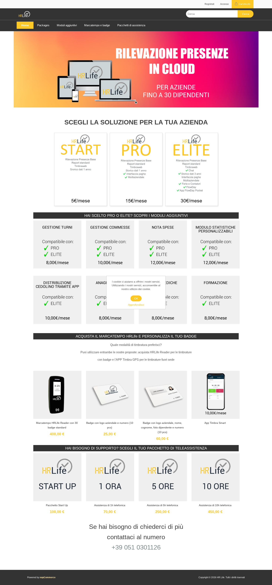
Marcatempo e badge (97, 25)
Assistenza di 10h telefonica (215, 505)
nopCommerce (48, 577)
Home (25, 25)
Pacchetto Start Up (57, 505)
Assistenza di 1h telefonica (109, 505)
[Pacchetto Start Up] (110, 476)
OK (136, 298)
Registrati (209, 4)
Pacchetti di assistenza (131, 25)
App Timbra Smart (215, 422)
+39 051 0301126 (136, 547)
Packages (43, 25)
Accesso (224, 4)
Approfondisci (136, 304)
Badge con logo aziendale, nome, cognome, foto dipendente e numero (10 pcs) (162, 427)
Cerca (245, 13)
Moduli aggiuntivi (67, 25)
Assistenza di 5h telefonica (162, 505)
